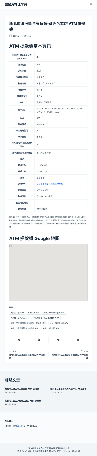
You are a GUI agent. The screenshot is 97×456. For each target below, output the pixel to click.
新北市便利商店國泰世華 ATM (46, 318)
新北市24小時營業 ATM (54, 313)
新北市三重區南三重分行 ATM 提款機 (22, 388)
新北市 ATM (34, 313)
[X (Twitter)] (38, 340)
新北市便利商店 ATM (20, 318)
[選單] (91, 4)
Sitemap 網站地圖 (71, 451)
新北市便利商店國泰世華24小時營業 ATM (28, 323)
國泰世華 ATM (17, 313)
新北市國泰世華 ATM (59, 323)
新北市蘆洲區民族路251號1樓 (50, 184)
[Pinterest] (58, 340)
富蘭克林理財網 (16, 4)
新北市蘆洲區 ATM (51, 328)
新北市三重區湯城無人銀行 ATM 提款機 (68, 388)
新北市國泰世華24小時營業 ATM (25, 328)
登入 (19, 425)
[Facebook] (19, 340)
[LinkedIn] (78, 340)
